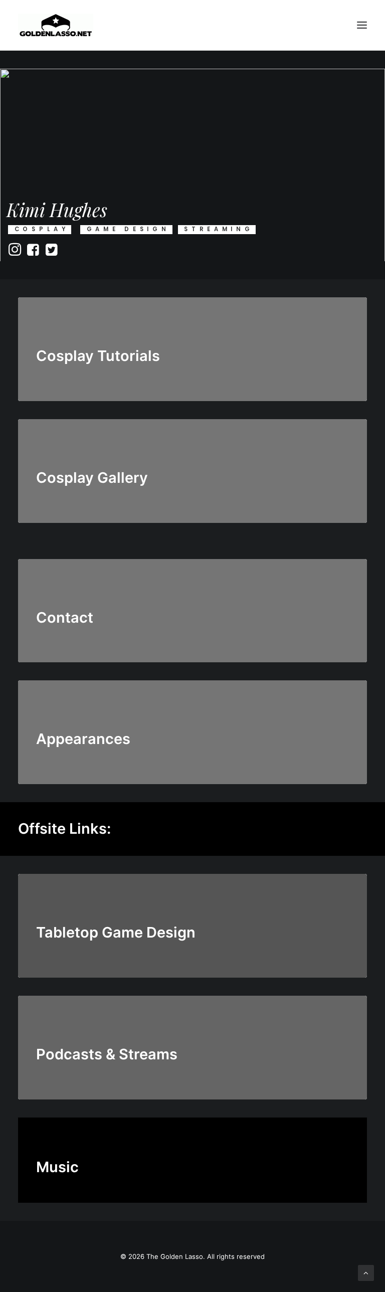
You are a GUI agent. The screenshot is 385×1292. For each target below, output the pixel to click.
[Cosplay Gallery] (192, 462)
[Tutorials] (192, 349)
